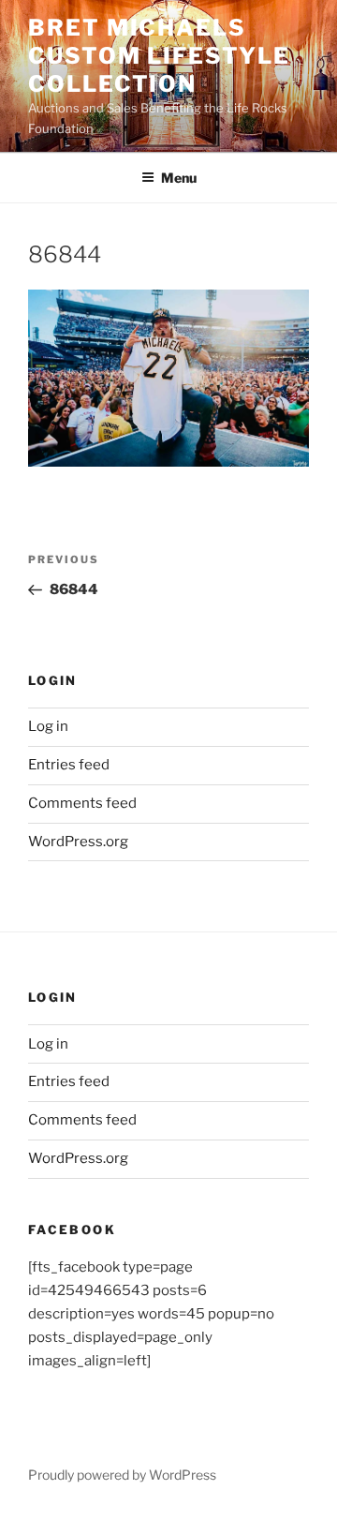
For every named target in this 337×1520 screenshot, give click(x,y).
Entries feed (69, 764)
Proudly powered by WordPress (122, 1475)
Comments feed (82, 803)
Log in (48, 726)
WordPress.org (78, 841)
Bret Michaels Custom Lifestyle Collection (159, 55)
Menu (179, 178)
